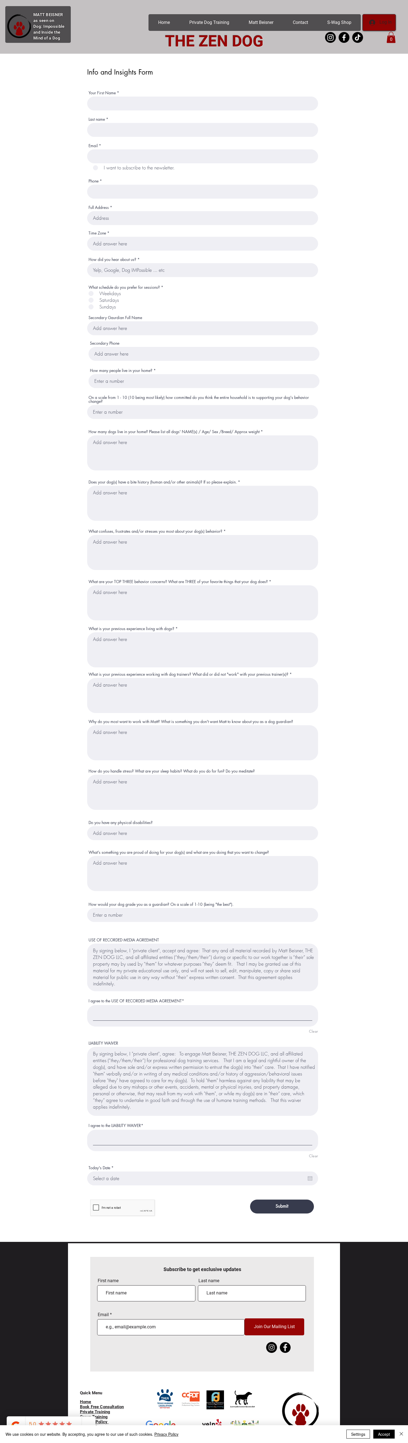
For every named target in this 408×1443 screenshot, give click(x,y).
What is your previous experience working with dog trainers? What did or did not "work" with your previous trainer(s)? (188, 674)
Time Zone (97, 233)
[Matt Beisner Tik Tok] (357, 37)
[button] (391, 37)
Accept (384, 1434)
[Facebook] (285, 1347)
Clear (313, 1031)
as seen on (43, 20)
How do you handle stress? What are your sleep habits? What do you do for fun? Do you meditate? (172, 771)
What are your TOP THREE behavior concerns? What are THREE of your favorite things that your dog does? (178, 582)
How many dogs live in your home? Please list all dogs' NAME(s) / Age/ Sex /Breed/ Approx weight (174, 432)
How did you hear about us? (112, 260)
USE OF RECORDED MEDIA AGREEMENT (124, 940)
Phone (94, 181)
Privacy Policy (166, 1434)
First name (108, 1281)
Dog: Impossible (49, 26)
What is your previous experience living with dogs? (131, 629)
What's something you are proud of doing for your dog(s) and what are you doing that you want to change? (179, 852)
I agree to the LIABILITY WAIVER (115, 1125)
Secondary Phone (104, 343)
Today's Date (102, 1168)
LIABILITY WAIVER (103, 1043)
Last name (97, 119)
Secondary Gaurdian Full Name (115, 318)
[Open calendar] (310, 1178)
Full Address (99, 207)
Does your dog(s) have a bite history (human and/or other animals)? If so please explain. (163, 482)
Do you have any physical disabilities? (121, 823)
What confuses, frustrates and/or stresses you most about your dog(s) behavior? (155, 531)
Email (93, 146)
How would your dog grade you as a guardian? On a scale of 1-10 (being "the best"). (161, 904)
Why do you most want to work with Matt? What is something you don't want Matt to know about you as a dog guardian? (191, 722)
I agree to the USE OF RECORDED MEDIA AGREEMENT (135, 1000)
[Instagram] (271, 1347)
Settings (358, 1434)
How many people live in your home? (121, 371)
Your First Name (102, 93)
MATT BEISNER (48, 14)
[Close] (401, 1434)
